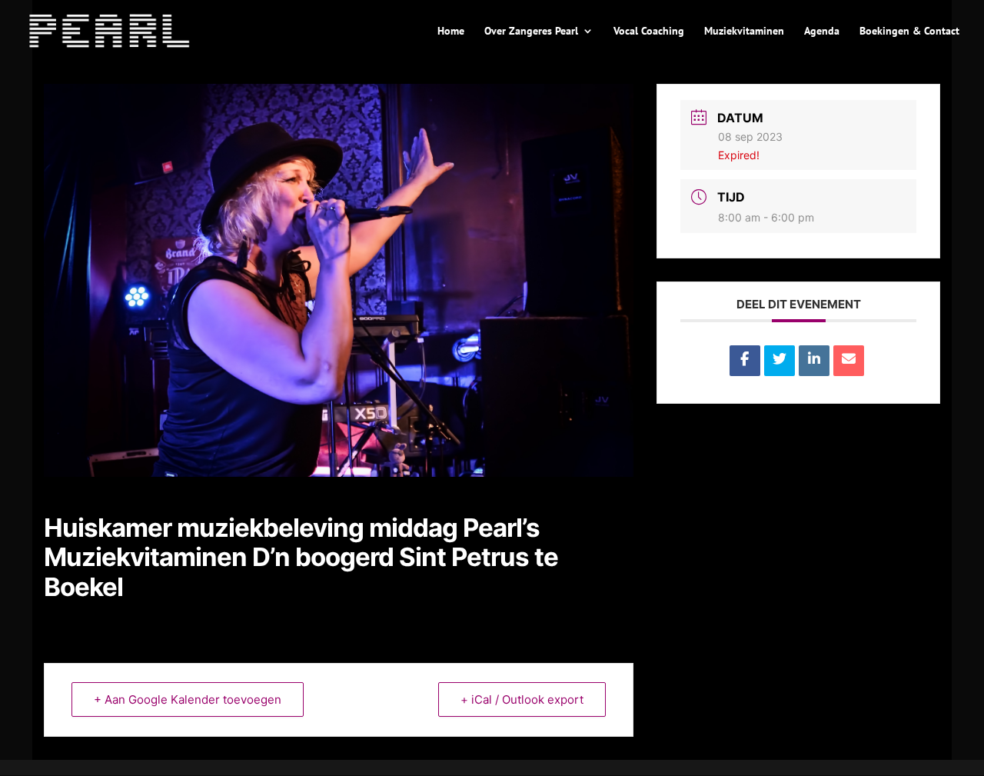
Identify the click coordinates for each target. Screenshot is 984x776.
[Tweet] (779, 360)
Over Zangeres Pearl (531, 31)
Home (450, 31)
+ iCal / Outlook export (521, 699)
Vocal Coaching (648, 31)
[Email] (848, 360)
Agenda (821, 31)
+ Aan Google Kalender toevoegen (187, 699)
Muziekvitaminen (744, 31)
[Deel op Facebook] (745, 360)
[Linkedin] (814, 360)
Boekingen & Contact (909, 31)
